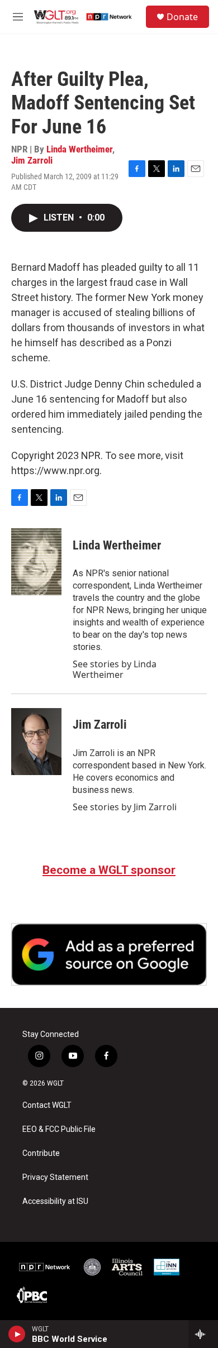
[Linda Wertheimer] (36, 561)
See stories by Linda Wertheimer (115, 669)
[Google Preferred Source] (109, 954)
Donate (182, 17)
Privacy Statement (55, 1177)
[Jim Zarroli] (36, 741)
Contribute (41, 1153)
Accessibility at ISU (55, 1201)
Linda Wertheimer (79, 149)
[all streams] (203, 1334)
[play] (17, 1334)
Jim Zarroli (32, 160)
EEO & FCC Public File (59, 1129)
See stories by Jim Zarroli (125, 807)
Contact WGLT (47, 1105)
